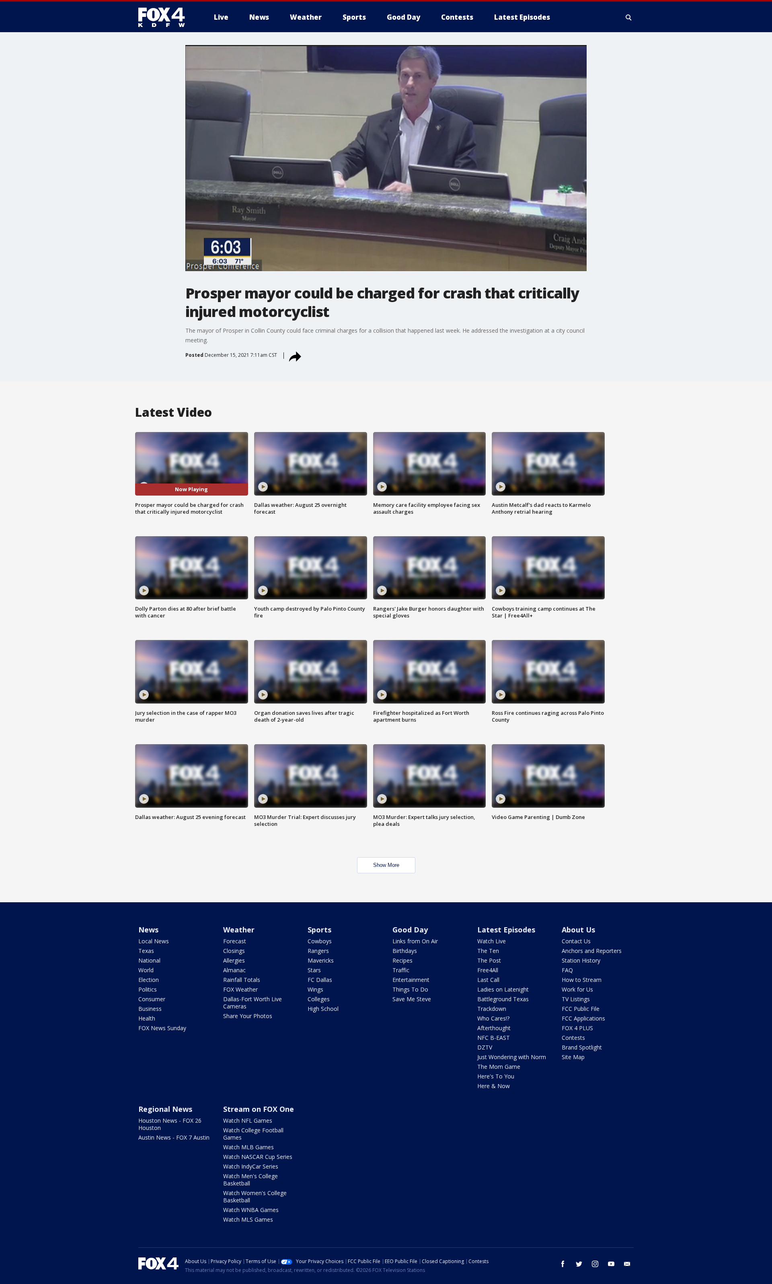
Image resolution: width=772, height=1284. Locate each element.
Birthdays (404, 951)
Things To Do (410, 989)
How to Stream (582, 980)
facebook (562, 1263)
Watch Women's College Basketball (255, 1196)
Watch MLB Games (248, 1147)
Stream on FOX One (258, 1109)
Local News (153, 941)
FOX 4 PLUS (577, 1028)
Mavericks (321, 960)
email (627, 1263)
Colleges (319, 999)
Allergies (234, 960)
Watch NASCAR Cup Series (257, 1157)
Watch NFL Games (247, 1120)
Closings (234, 951)
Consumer (151, 999)
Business (150, 1008)
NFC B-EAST (493, 1037)
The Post (489, 960)
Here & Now (493, 1086)
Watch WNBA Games (251, 1210)
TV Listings (576, 999)
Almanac (234, 970)
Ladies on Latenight (503, 989)
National (149, 960)
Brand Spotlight (582, 1047)
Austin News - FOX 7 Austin (173, 1137)
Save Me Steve (411, 999)
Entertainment (410, 980)
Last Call (488, 980)
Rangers (318, 951)
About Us (578, 929)
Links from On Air (415, 941)
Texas (146, 951)
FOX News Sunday (162, 1028)
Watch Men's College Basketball (250, 1179)
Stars (314, 970)
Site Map (573, 1057)
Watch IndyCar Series (250, 1166)
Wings (315, 989)
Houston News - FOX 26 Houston (169, 1124)
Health (146, 1018)
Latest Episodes (506, 929)
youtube (611, 1263)
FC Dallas (320, 980)
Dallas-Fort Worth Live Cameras (252, 1002)
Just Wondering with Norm (511, 1057)
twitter (579, 1263)
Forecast (234, 941)
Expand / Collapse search (629, 17)
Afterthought (494, 1028)
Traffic (400, 970)
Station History (581, 960)
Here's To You (495, 1076)
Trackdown (491, 1008)
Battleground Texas (503, 999)
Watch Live (491, 941)
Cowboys (320, 941)
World (146, 970)
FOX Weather (240, 989)
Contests (573, 1037)
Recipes (402, 960)
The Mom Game (498, 1066)
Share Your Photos (247, 1016)
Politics (147, 989)
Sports (319, 929)
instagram (595, 1263)
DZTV (484, 1047)
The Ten (488, 951)
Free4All (487, 970)
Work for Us (577, 989)
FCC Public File (581, 1008)
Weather (239, 929)
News (148, 929)
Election (148, 980)
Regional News (165, 1109)
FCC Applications (583, 1018)
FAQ (567, 970)
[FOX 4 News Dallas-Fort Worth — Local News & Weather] (164, 17)
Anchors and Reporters (592, 951)
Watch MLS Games (248, 1219)
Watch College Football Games (253, 1133)
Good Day (410, 929)
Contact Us (576, 941)
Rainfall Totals (241, 980)
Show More (386, 865)
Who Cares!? (493, 1018)
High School (323, 1008)
